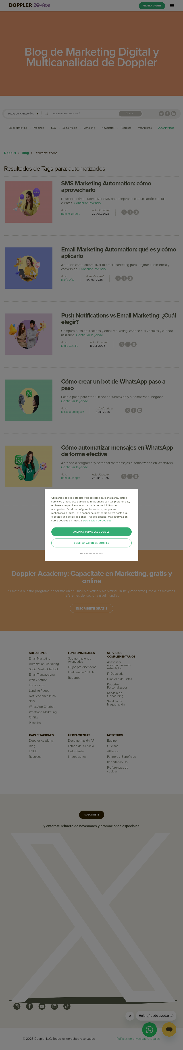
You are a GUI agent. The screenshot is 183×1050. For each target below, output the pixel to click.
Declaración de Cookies (97, 520)
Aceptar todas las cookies (91, 532)
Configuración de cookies (91, 543)
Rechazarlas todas (92, 553)
